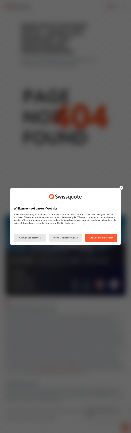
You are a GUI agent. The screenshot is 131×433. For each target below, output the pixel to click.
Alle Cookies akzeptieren (101, 238)
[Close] (121, 188)
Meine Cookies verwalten (65, 238)
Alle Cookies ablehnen (30, 238)
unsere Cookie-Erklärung (62, 223)
